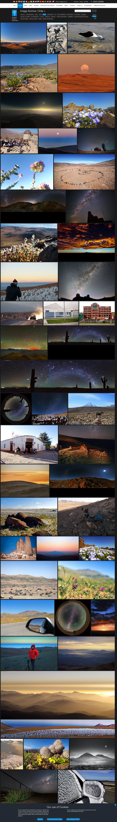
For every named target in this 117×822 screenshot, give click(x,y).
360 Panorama (30, 14)
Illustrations (34, 16)
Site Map (86, 1)
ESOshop (36, 5)
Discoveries (59, 5)
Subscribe (76, 1)
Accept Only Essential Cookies (55, 819)
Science (95, 1)
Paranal (53, 16)
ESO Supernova (62, 14)
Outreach (72, 5)
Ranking (94, 16)
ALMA (36, 14)
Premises (70, 16)
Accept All (40, 819)
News (30, 5)
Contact (81, 1)
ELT (55, 14)
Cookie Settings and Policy (73, 819)
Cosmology (50, 14)
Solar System (24, 18)
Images (20, 5)
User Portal (100, 1)
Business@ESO (88, 5)
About (15, 5)
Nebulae (47, 16)
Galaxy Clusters (25, 16)
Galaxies (83, 14)
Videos (25, 5)
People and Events (62, 16)
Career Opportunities (99, 5)
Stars (39, 18)
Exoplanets (70, 14)
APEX (40, 14)
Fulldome (77, 14)
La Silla (42, 16)
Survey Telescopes (48, 18)
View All (23, 14)
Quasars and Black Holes (81, 16)
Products (79, 5)
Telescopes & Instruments (47, 5)
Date (95, 18)
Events (66, 5)
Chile (44, 14)
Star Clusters (33, 18)
